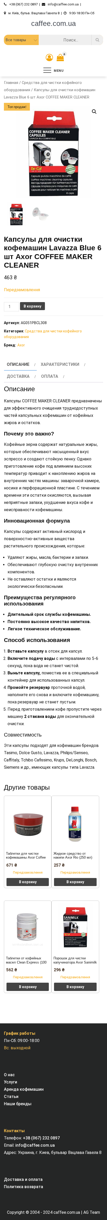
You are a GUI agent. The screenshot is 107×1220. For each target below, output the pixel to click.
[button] (94, 111)
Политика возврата (23, 1186)
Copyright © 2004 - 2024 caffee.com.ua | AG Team (53, 1212)
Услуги (10, 1082)
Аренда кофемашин (24, 1089)
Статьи (11, 1096)
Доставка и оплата (23, 1179)
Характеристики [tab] (60, 364)
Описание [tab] (18, 364)
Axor (21, 345)
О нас (9, 1074)
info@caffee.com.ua (35, 1145)
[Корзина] (59, 58)
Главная (11, 82)
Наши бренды (17, 1103)
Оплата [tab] (49, 376)
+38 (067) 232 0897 (41, 1138)
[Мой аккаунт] (49, 57)
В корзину (32, 306)
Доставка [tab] (18, 376)
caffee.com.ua (53, 23)
